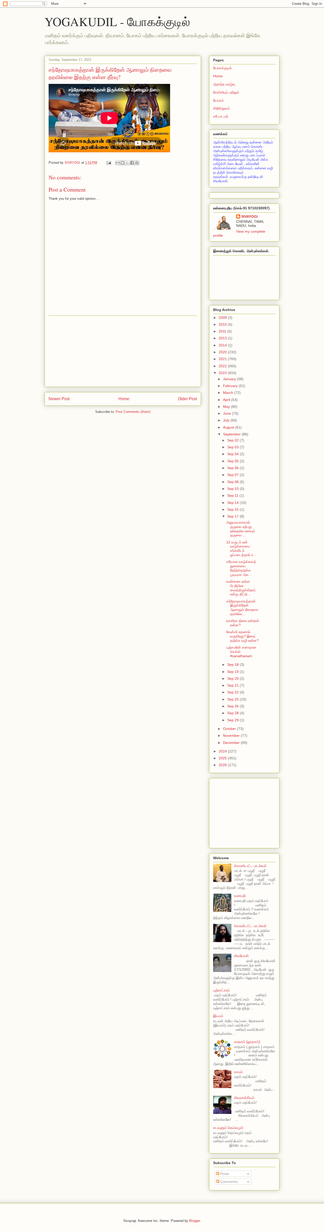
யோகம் (218, 100)
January (230, 379)
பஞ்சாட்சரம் (221, 990)
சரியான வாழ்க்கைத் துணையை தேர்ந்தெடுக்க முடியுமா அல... (241, 568)
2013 (223, 338)
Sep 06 (233, 468)
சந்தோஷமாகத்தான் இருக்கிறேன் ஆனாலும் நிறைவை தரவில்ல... (242, 607)
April (227, 400)
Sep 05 (233, 461)
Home (123, 399)
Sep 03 (233, 447)
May (227, 407)
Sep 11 (233, 495)
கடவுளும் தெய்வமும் (228, 1128)
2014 (223, 345)
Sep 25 (233, 699)
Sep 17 (233, 516)
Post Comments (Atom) (133, 412)
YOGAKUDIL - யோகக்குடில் (117, 21)
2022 (223, 366)
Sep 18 (233, 665)
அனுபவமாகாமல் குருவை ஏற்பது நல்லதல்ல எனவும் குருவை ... (240, 528)
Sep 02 (233, 440)
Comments (228, 1182)
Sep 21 (233, 685)
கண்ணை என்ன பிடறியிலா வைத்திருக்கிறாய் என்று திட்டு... (241, 587)
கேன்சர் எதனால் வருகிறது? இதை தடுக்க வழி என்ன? (242, 636)
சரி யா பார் (220, 116)
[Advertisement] (123, 351)
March (228, 393)
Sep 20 (233, 678)
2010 (223, 324)
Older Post (187, 399)
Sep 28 (233, 713)
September (232, 434)
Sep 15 (233, 509)
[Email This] (117, 162)
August (229, 427)
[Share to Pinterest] (136, 162)
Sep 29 (233, 720)
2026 (223, 765)
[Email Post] (108, 162)
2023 (223, 373)
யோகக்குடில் (222, 68)
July (226, 420)
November (232, 735)
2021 (223, 359)
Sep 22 (233, 692)
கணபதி (240, 896)
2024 (223, 751)
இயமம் (218, 1016)
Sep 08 (233, 482)
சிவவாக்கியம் (244, 1098)
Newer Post (59, 399)
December (232, 743)
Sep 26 (233, 706)
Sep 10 (233, 489)
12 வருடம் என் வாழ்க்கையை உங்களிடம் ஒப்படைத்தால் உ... (241, 548)
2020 (223, 352)
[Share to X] (127, 162)
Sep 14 (233, 503)
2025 (223, 758)
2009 (223, 318)
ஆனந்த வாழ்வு (224, 84)
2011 (223, 331)
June (227, 413)
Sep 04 (233, 454)
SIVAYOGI (249, 216)
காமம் (238, 1072)
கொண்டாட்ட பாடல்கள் (250, 866)
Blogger (194, 1221)
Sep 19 (233, 672)
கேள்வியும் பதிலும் (226, 92)
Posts (224, 1174)
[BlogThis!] (122, 162)
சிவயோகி (241, 956)
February (231, 386)
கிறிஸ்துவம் (221, 108)
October (230, 729)
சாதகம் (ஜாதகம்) (247, 1042)
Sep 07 (233, 475)
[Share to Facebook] (132, 162)
